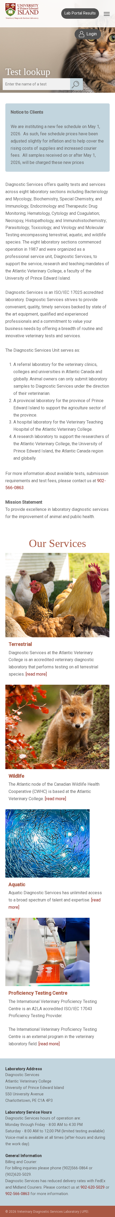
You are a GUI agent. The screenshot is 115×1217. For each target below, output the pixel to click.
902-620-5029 (92, 1187)
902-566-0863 (17, 1194)
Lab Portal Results (80, 13)
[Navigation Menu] (107, 13)
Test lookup (27, 72)
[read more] (36, 674)
